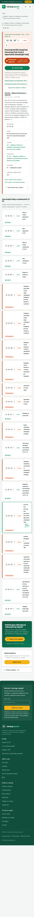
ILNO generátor (6, 790)
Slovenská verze (6, 836)
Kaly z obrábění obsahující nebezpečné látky (27, 429)
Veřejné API (5, 805)
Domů (3, 13)
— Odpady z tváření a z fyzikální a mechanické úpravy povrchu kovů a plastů (16, 147)
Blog (3, 777)
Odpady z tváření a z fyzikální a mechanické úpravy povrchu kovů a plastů (15, 17)
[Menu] (30, 7)
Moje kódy (5, 797)
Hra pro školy (6, 814)
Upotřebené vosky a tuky (26, 402)
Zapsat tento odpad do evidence (17, 87)
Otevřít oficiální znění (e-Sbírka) (13, 179)
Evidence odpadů (7, 786)
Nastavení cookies (25, 836)
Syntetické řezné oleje (26, 388)
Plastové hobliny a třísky (25, 275)
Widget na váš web (7, 801)
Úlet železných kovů (25, 231)
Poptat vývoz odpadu (16, 639)
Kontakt (4, 825)
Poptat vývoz (17, 662)
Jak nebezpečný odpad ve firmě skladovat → (16, 84)
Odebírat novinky (17, 708)
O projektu (5, 821)
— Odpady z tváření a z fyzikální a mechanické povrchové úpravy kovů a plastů (17, 158)
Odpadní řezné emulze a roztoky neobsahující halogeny (26, 369)
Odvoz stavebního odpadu (10, 774)
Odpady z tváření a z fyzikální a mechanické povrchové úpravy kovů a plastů (15, 24)
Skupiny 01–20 (6, 742)
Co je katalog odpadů (8, 746)
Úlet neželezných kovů (25, 261)
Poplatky (4, 766)
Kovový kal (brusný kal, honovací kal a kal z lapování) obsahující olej (27, 513)
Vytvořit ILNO (18, 68)
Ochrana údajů (15, 836)
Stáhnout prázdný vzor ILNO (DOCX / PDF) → (16, 80)
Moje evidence (6, 794)
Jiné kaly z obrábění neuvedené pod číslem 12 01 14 (25, 447)
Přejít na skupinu (12, 670)
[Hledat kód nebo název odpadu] (25, 7)
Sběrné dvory (6, 770)
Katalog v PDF (6, 750)
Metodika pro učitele (8, 817)
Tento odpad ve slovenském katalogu (15, 182)
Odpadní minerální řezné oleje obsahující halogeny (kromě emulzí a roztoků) (27, 295)
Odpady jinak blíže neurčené (25, 609)
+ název (24, 40)
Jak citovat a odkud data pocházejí (12, 753)
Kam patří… (5, 762)
